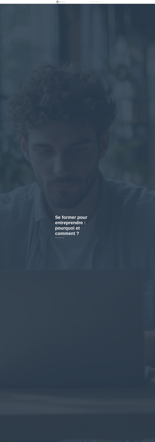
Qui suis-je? (93, 1)
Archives (97, 1)
